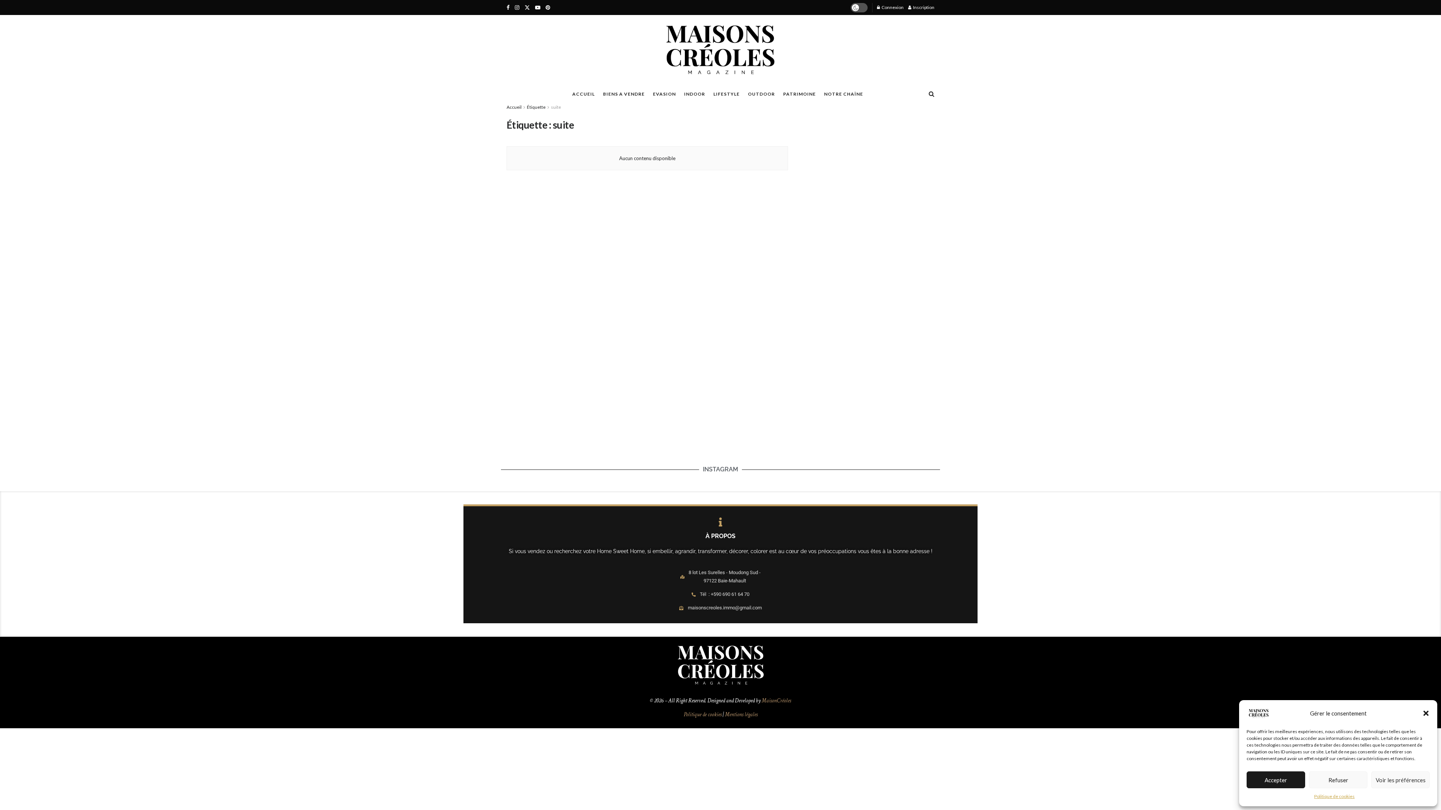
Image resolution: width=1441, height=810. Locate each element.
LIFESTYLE (726, 94)
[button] (1426, 713)
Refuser (1338, 780)
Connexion (892, 7)
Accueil (514, 107)
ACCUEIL (583, 94)
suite (556, 107)
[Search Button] (931, 93)
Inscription (923, 7)
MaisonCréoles (776, 700)
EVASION (664, 94)
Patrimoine (799, 94)
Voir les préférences (1401, 780)
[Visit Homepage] (720, 50)
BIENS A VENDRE (624, 94)
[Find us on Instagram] (517, 7)
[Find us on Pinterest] (548, 7)
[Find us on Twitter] (527, 7)
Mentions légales (741, 714)
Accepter (1276, 780)
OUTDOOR (761, 94)
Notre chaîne (843, 94)
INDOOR (694, 94)
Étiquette (536, 107)
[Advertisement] (864, 165)
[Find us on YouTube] (537, 7)
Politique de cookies (1334, 796)
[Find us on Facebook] (508, 7)
